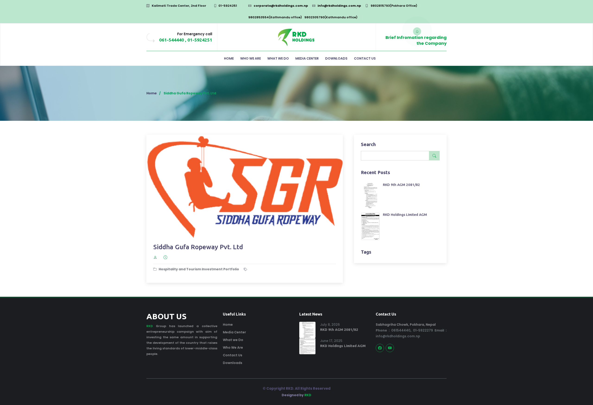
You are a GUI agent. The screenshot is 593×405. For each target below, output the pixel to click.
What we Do (278, 58)
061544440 (393, 330)
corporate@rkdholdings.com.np (281, 5)
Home (229, 58)
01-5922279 (423, 330)
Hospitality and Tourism (180, 269)
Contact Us (365, 58)
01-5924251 (227, 5)
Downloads (336, 58)
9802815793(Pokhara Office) (394, 5)
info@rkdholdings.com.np (339, 5)
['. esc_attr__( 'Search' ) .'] (434, 155)
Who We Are (250, 58)
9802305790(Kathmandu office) (330, 17)
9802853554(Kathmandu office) (275, 17)
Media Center (307, 58)
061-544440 (171, 39)
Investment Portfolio (220, 269)
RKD (149, 326)
